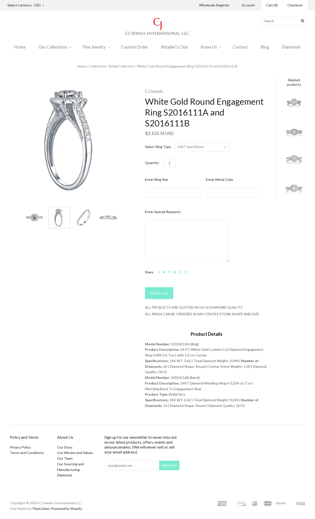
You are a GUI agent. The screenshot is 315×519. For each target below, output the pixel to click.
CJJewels (154, 91)
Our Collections (52, 47)
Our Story (64, 447)
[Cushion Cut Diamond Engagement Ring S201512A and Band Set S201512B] (294, 132)
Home (20, 47)
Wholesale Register (214, 5)
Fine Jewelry (94, 47)
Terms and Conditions (27, 453)
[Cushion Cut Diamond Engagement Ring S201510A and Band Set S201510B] (294, 104)
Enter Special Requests (163, 212)
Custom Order (134, 47)
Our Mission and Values (75, 453)
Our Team (65, 458)
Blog (265, 47)
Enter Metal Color (219, 179)
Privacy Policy (20, 447)
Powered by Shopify (66, 508)
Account (248, 5)
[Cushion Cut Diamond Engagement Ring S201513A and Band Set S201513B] (294, 161)
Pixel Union (41, 508)
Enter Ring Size (156, 179)
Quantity (152, 163)
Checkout (295, 5)
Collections (98, 66)
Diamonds (291, 47)
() (272, 5)
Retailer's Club (174, 47)
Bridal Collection (121, 66)
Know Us (209, 47)
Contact (240, 47)
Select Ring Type (158, 147)
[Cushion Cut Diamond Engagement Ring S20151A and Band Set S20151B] (294, 189)
